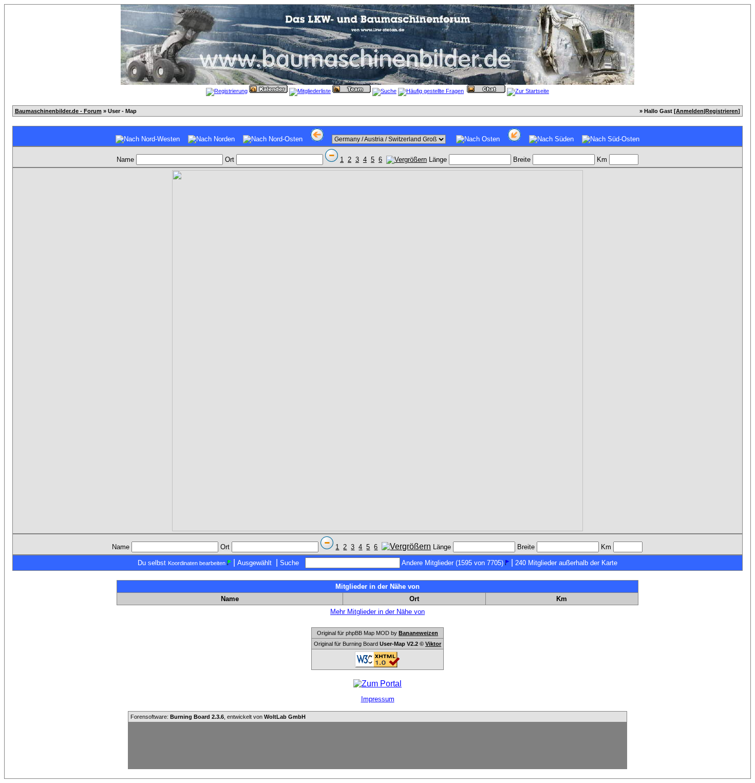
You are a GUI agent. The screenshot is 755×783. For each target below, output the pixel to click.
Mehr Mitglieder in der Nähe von (377, 612)
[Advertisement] (377, 745)
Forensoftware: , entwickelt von (218, 717)
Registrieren (721, 111)
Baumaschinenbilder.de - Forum (58, 111)
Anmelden (690, 111)
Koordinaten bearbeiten (196, 563)
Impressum (377, 699)
